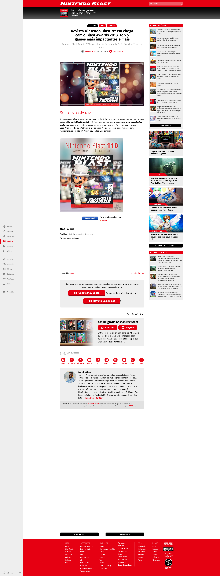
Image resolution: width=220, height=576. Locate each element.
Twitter (99, 398)
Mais (141, 363)
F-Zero (102, 557)
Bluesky (124, 363)
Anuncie (154, 555)
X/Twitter (80, 363)
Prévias (68, 560)
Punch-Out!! (122, 560)
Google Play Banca (88, 292)
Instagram (72, 363)
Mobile (82, 552)
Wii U (81, 555)
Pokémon (121, 543)
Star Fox (103, 555)
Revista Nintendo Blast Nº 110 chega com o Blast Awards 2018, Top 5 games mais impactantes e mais (102, 35)
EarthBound (122, 557)
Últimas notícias (158, 25)
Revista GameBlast (104, 300)
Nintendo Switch (85, 549)
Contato (154, 552)
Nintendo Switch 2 (86, 546)
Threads (115, 363)
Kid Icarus (103, 568)
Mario (102, 546)
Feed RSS (141, 557)
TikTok (98, 363)
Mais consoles (85, 571)
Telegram (129, 327)
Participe (155, 549)
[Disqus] (102, 440)
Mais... (140, 560)
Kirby (101, 552)
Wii (81, 560)
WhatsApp (109, 327)
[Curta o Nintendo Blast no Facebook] (4, 572)
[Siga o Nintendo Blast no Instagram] (8, 572)
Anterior (80, 534)
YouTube (89, 363)
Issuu (104, 220)
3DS (102, 26)
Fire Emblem (122, 551)
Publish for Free (137, 273)
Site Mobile (69, 549)
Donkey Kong (123, 549)
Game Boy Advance (87, 568)
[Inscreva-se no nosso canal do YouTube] (16, 572)
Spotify (106, 363)
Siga (66, 563)
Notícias (68, 552)
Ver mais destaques (165, 246)
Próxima (124, 534)
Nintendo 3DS (84, 557)
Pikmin (102, 563)
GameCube (84, 566)
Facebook (63, 363)
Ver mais (165, 126)
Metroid (121, 546)
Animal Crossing (105, 566)
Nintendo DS (84, 563)
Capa (67, 546)
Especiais (68, 555)
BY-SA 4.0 (132, 406)
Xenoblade (122, 562)
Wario (120, 554)
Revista (93, 26)
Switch (112, 26)
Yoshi (101, 560)
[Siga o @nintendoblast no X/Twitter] (12, 572)
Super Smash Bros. (125, 565)
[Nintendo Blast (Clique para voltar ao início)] (85, 3)
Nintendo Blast (93, 404)
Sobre (154, 546)
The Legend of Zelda (107, 549)
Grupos (132, 363)
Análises (68, 557)
